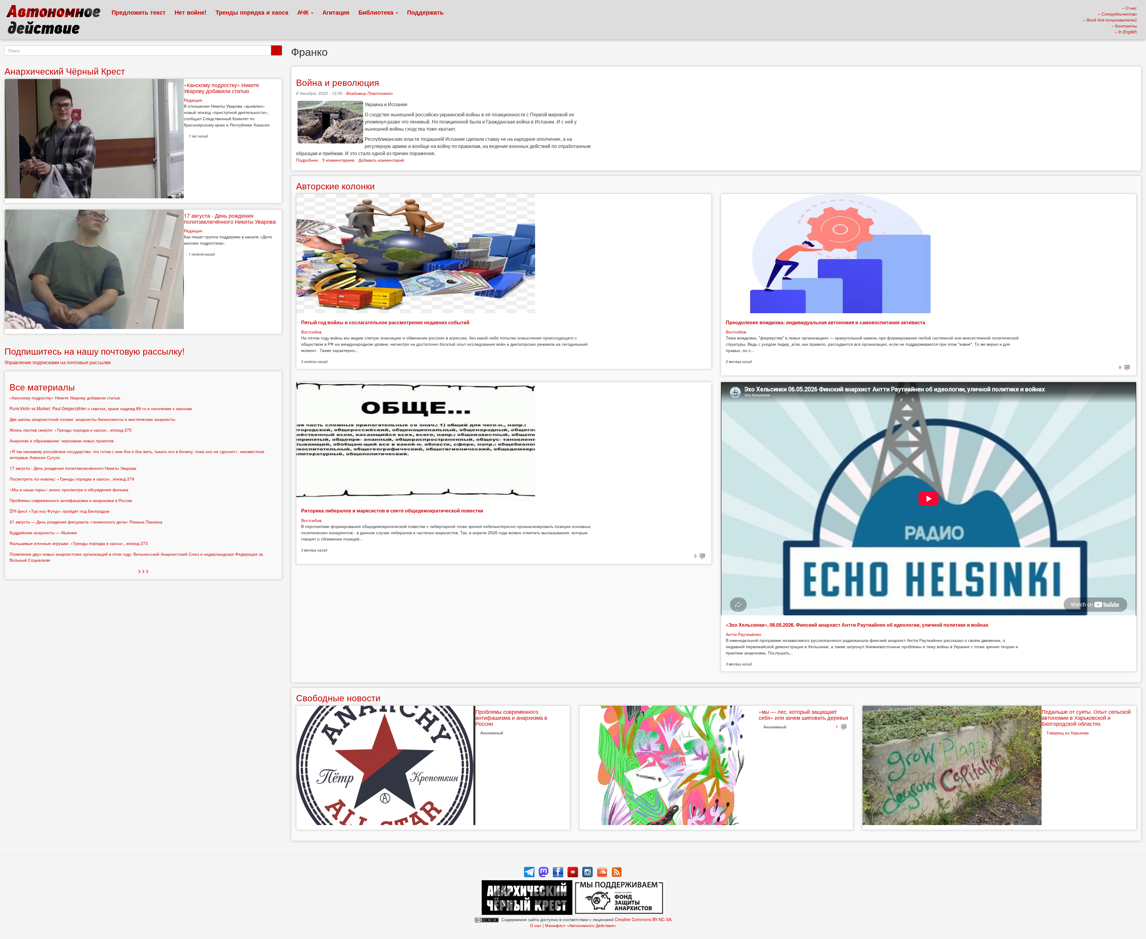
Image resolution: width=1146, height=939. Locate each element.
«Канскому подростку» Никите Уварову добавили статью (221, 88)
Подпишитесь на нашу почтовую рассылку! (94, 351)
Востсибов (311, 332)
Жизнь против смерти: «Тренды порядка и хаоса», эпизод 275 (71, 430)
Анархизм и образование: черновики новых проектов (61, 441)
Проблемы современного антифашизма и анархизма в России (511, 717)
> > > (143, 570)
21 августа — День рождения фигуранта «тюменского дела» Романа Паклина (86, 522)
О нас (535, 925)
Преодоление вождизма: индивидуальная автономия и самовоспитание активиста (825, 322)
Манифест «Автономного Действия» (580, 925)
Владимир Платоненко (369, 93)
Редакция (193, 100)
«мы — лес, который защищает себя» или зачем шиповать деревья (803, 714)
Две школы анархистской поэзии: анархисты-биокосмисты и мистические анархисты (92, 419)
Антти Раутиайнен (743, 634)
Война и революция (337, 82)
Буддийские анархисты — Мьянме (43, 532)
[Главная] (56, 21)
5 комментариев (338, 160)
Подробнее (307, 160)
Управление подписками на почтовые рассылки (57, 362)
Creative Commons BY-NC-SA (643, 919)
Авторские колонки (335, 185)
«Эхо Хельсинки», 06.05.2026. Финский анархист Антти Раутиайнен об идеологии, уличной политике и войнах (857, 624)
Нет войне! (191, 12)
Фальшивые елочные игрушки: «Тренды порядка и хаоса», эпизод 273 (79, 543)
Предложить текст (139, 12)
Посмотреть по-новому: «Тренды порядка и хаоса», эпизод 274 (72, 479)
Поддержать (425, 12)
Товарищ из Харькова (1067, 733)
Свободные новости (338, 697)
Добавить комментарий (381, 160)
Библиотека (376, 12)
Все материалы (42, 386)
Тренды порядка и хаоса (251, 12)
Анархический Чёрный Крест (64, 70)
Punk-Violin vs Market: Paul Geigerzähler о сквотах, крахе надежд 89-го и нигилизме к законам (101, 408)
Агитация (335, 12)
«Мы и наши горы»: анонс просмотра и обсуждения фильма (69, 489)
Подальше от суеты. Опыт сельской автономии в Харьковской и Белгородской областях (1086, 717)
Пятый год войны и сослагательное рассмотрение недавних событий (385, 322)
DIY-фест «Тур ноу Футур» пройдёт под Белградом (60, 511)
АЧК (303, 12)
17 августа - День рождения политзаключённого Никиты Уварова (230, 218)
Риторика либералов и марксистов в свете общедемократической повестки (392, 510)
